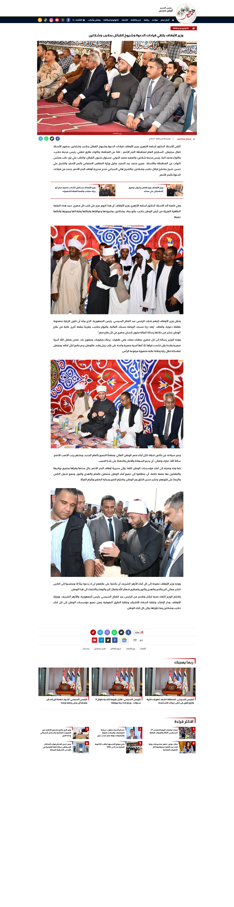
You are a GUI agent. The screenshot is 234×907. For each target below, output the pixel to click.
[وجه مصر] (186, 23)
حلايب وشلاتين (100, 649)
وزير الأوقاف (130, 649)
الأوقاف (143, 649)
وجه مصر (86, 649)
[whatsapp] (93, 632)
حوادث (155, 20)
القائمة (79, 20)
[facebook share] (58, 138)
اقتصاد (124, 20)
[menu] (73, 20)
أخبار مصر (165, 20)
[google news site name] (124, 640)
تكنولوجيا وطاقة (111, 20)
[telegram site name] (101, 640)
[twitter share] (52, 138)
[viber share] (40, 138)
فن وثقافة (136, 20)
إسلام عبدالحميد (184, 139)
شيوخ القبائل (115, 649)
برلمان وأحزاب (94, 20)
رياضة (146, 20)
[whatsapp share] (46, 138)
